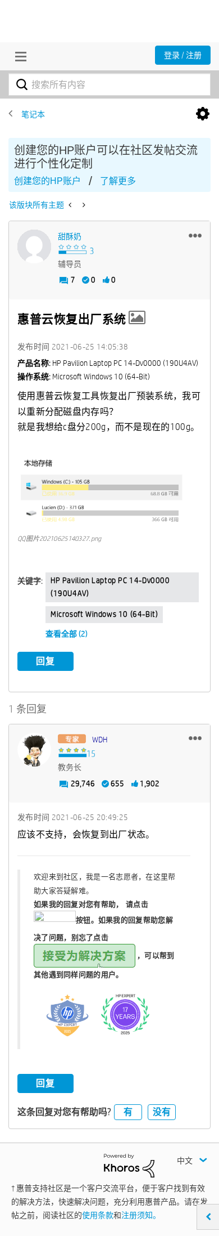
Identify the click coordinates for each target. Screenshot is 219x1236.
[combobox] (109, 84)
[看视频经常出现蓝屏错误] (83, 205)
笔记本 (33, 114)
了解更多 (118, 181)
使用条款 (97, 1215)
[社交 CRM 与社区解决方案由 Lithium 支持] (129, 1165)
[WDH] (34, 750)
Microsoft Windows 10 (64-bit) (104, 614)
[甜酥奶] (34, 246)
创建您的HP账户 (47, 181)
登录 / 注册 (183, 55)
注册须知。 (141, 1215)
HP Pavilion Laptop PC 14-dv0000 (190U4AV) (110, 587)
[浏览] (18, 56)
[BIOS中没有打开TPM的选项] (71, 205)
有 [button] (128, 1112)
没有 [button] (162, 1112)
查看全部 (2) (66, 634)
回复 (45, 661)
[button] (195, 235)
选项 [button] (202, 114)
